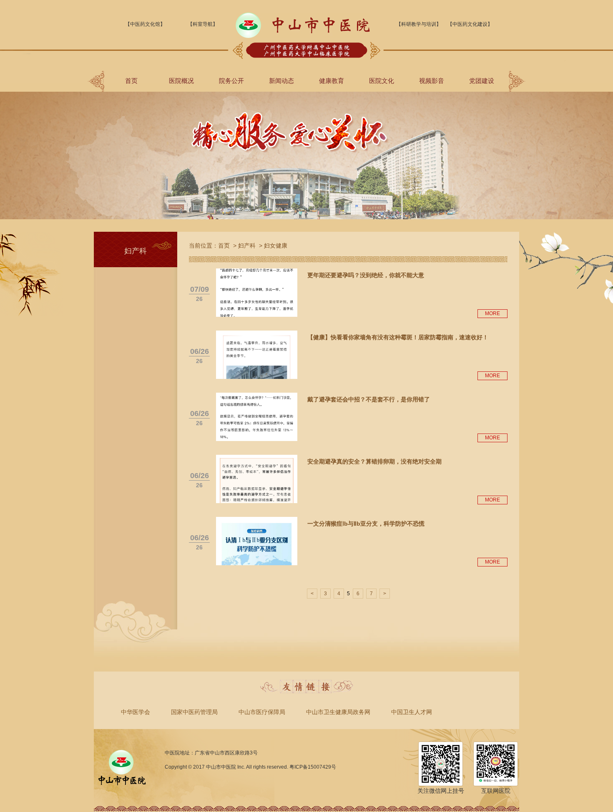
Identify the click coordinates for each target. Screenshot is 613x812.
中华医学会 (135, 712)
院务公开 (231, 80)
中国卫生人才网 (411, 712)
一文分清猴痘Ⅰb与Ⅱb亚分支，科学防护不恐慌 (366, 523)
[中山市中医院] (303, 36)
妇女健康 (275, 245)
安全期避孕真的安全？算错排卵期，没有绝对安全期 (374, 461)
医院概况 (181, 80)
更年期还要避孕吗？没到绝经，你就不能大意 (365, 275)
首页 (131, 80)
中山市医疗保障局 (262, 712)
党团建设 (481, 80)
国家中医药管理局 (194, 712)
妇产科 (247, 245)
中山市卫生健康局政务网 (338, 712)
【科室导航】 (203, 24)
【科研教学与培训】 (418, 24)
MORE (492, 313)
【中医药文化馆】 (145, 24)
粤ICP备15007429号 (312, 767)
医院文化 (381, 80)
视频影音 (431, 80)
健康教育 (331, 80)
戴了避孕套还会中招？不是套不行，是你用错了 (368, 399)
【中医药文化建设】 (469, 24)
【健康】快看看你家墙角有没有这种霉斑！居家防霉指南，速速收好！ (397, 337)
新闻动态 (281, 80)
